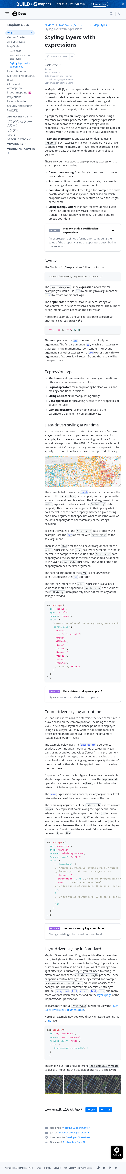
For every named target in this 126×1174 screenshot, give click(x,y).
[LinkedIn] (112, 1168)
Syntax (48, 69)
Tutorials (20, 144)
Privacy (47, 1167)
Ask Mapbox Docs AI (74, 1142)
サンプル (12, 130)
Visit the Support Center (76, 1127)
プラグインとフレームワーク (19, 123)
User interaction (17, 71)
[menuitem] (119, 13)
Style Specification (20, 137)
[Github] (100, 1168)
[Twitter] (106, 1168)
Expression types (52, 72)
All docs (49, 25)
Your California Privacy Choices (78, 1167)
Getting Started (16, 37)
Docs (22, 13)
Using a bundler (17, 101)
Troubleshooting (20, 151)
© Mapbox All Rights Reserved (19, 1167)
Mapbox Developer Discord (74, 1132)
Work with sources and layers (20, 57)
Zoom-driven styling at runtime (59, 79)
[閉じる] (123, 4)
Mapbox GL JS (18, 25)
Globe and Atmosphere (15, 86)
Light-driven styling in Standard (59, 82)
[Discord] (118, 1168)
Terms (38, 1167)
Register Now (99, 4)
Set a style (15, 50)
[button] (119, 13)
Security (57, 1167)
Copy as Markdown (58, 56)
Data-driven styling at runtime (58, 76)
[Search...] (111, 14)
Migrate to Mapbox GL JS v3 (21, 77)
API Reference (17, 116)
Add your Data (16, 42)
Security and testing (19, 106)
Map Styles (14, 46)
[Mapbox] (14, 13)
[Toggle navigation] (7, 13)
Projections (14, 97)
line (49, 1020)
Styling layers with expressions (20, 65)
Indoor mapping (21, 92)
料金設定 (12, 110)
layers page (104, 995)
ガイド (11, 33)
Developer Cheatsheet (78, 1137)
